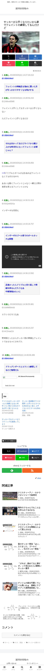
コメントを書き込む (22, 635)
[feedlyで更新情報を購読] (12, 470)
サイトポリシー (32, 663)
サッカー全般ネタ (10, 441)
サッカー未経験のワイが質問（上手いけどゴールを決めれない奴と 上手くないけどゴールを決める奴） (31, 405)
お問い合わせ (11, 663)
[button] (35, 63)
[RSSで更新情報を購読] (32, 470)
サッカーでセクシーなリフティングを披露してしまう (11, 421)
